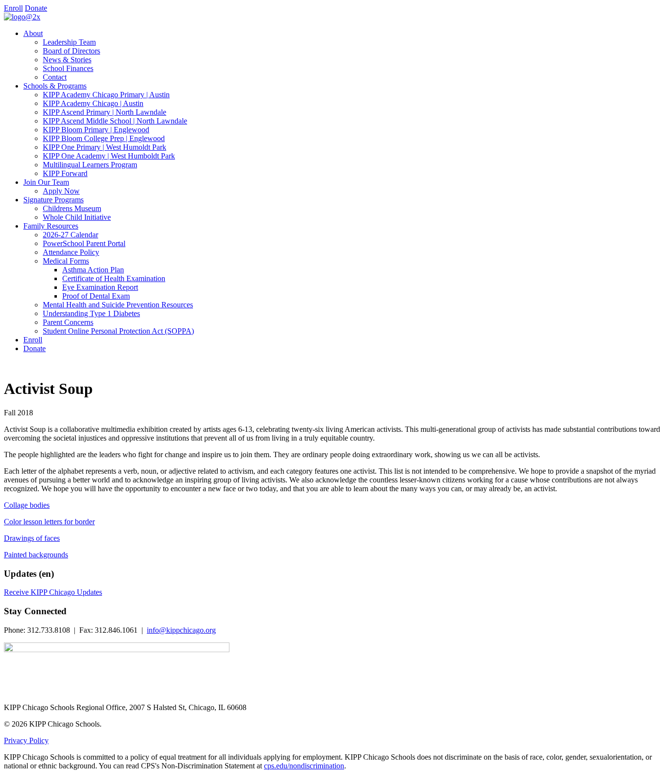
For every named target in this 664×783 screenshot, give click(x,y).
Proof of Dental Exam (96, 296)
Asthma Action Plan (93, 270)
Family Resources (50, 226)
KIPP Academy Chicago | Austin (93, 103)
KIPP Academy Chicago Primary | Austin (106, 94)
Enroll (13, 8)
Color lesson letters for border (49, 521)
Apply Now (61, 191)
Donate (36, 8)
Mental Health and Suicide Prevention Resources (118, 305)
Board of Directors (71, 51)
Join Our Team (46, 182)
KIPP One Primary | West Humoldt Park (104, 147)
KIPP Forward (65, 173)
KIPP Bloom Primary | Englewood (96, 129)
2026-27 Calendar (70, 235)
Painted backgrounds (36, 555)
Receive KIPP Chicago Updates (53, 592)
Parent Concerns (68, 322)
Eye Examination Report (100, 287)
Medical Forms (66, 261)
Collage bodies (27, 505)
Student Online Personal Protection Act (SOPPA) (118, 331)
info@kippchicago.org (181, 630)
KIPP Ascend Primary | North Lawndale (104, 112)
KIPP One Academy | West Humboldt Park (109, 156)
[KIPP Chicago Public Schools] (22, 17)
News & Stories (67, 59)
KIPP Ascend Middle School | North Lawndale (115, 121)
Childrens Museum (72, 208)
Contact (55, 77)
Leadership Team (69, 42)
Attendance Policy (71, 252)
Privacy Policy (26, 740)
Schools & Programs (55, 86)
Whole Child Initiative (77, 217)
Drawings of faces (32, 538)
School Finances (68, 68)
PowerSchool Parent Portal (84, 243)
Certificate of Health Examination (113, 278)
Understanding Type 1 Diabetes (91, 313)
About (33, 33)
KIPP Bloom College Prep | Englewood (104, 138)
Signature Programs (53, 200)
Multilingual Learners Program (90, 164)
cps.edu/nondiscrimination (304, 766)
